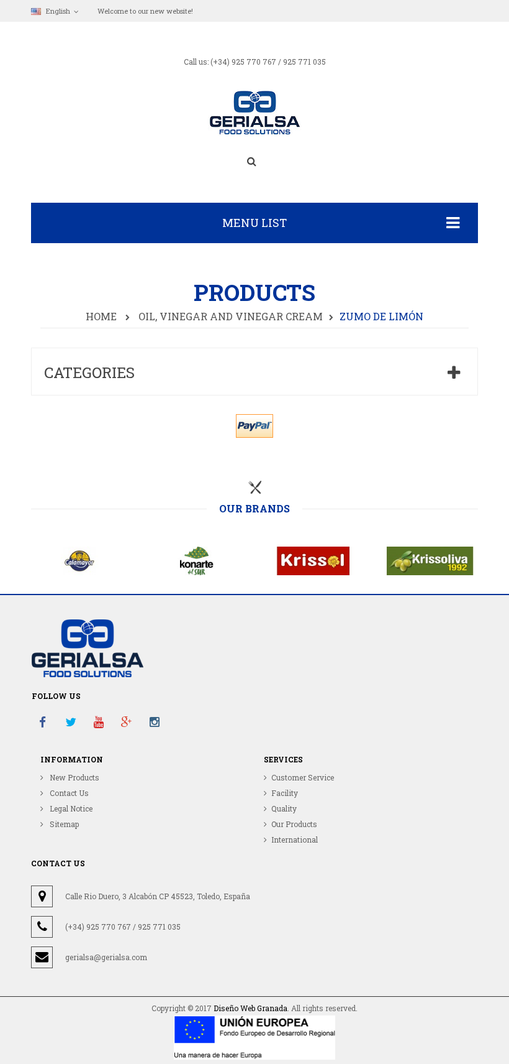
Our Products (294, 824)
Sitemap (63, 824)
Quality (284, 808)
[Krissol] (313, 560)
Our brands (254, 509)
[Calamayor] (80, 560)
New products (73, 777)
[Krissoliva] (430, 560)
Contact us (68, 793)
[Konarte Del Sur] (197, 560)
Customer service (302, 777)
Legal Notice (70, 808)
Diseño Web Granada (250, 1008)
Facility (284, 793)
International (294, 839)
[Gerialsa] (254, 112)
